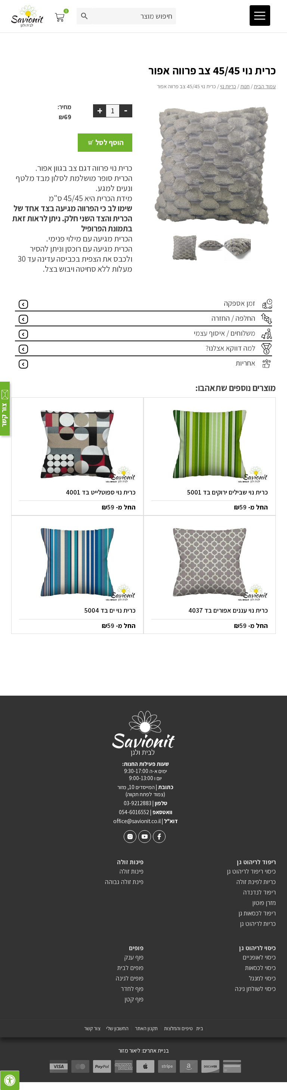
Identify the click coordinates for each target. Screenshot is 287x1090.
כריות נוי (228, 86)
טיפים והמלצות (178, 1028)
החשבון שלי (117, 1028)
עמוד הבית (265, 86)
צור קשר (92, 1028)
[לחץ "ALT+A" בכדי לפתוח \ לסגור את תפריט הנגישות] (9, 1080)
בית (199, 1028)
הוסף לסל (109, 142)
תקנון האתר (146, 1028)
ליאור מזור (129, 1050)
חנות (245, 86)
